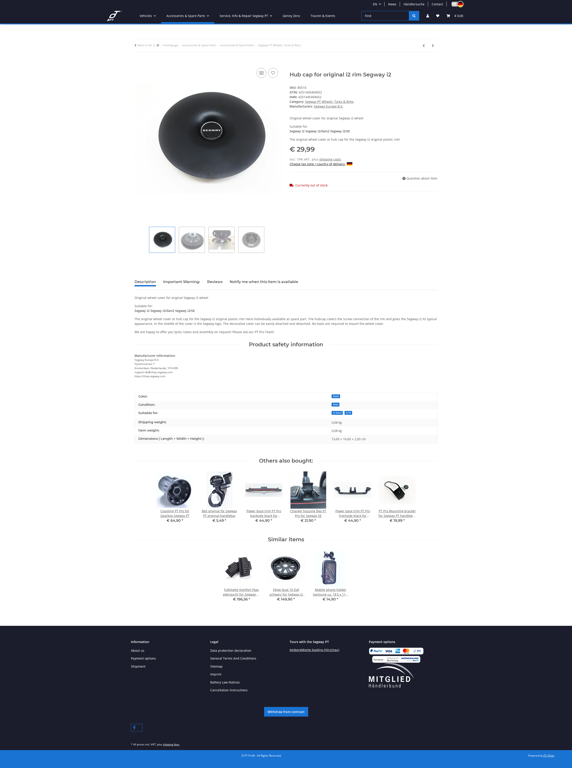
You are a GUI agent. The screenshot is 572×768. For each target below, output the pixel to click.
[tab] (181, 283)
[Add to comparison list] (261, 73)
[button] (456, 4)
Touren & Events (323, 16)
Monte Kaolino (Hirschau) (320, 650)
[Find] (414, 16)
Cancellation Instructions (229, 690)
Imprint (215, 674)
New (335, 404)
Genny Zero (291, 16)
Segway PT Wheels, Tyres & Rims (329, 101)
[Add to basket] (138, 61)
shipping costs (330, 159)
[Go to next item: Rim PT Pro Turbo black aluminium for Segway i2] (432, 45)
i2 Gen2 (337, 412)
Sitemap (216, 666)
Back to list (145, 45)
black (336, 396)
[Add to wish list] (273, 73)
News (392, 4)
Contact (437, 4)
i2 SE (348, 412)
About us (137, 650)
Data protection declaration (230, 650)
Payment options (143, 658)
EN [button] (375, 4)
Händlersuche (414, 4)
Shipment (138, 666)
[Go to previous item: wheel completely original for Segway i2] (423, 45)
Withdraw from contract (286, 712)
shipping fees (171, 744)
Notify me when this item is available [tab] (264, 282)
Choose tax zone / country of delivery (318, 164)
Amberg (295, 650)
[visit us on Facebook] (137, 728)
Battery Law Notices (225, 682)
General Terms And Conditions (233, 658)
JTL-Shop (548, 755)
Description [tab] (145, 282)
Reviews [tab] (215, 282)
